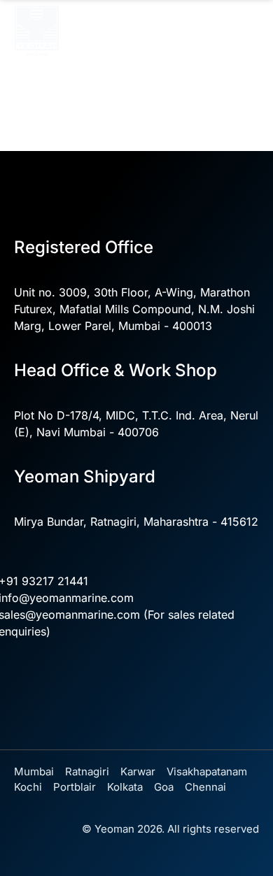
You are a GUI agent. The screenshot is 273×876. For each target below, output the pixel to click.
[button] (247, 22)
